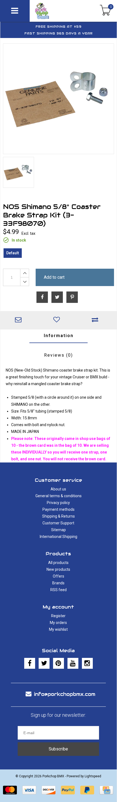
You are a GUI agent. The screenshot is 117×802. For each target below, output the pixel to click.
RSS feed (58, 590)
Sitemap (58, 530)
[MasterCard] (10, 790)
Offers (58, 576)
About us (58, 489)
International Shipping (58, 536)
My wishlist (58, 629)
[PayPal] (68, 790)
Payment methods (58, 509)
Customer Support (58, 523)
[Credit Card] (106, 790)
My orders (58, 622)
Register (58, 616)
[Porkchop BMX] (52, 11)
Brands (58, 583)
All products (58, 562)
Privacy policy (58, 502)
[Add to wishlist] (58, 320)
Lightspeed (93, 776)
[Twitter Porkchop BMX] (44, 663)
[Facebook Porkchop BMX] (29, 663)
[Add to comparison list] (96, 320)
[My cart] (105, 11)
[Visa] (29, 790)
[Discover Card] (49, 790)
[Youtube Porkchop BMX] (72, 663)
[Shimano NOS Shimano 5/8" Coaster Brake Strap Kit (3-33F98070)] (58, 99)
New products (58, 569)
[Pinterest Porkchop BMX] (58, 663)
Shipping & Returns (58, 516)
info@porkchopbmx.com (64, 694)
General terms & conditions (58, 496)
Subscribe (58, 749)
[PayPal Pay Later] (87, 790)
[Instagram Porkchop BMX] (87, 663)
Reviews (58, 355)
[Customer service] (19, 320)
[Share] (42, 297)
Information (58, 335)
